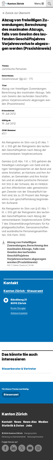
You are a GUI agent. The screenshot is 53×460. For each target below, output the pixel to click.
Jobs (29, 425)
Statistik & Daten (13, 425)
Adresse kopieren (19, 313)
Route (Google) (18, 308)
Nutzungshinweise (35, 437)
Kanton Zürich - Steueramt (23, 291)
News (17, 421)
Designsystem (30, 433)
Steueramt (11, 394)
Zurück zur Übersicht (17, 13)
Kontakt (7, 421)
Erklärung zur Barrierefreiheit (14, 437)
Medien (43, 421)
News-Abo (30, 421)
